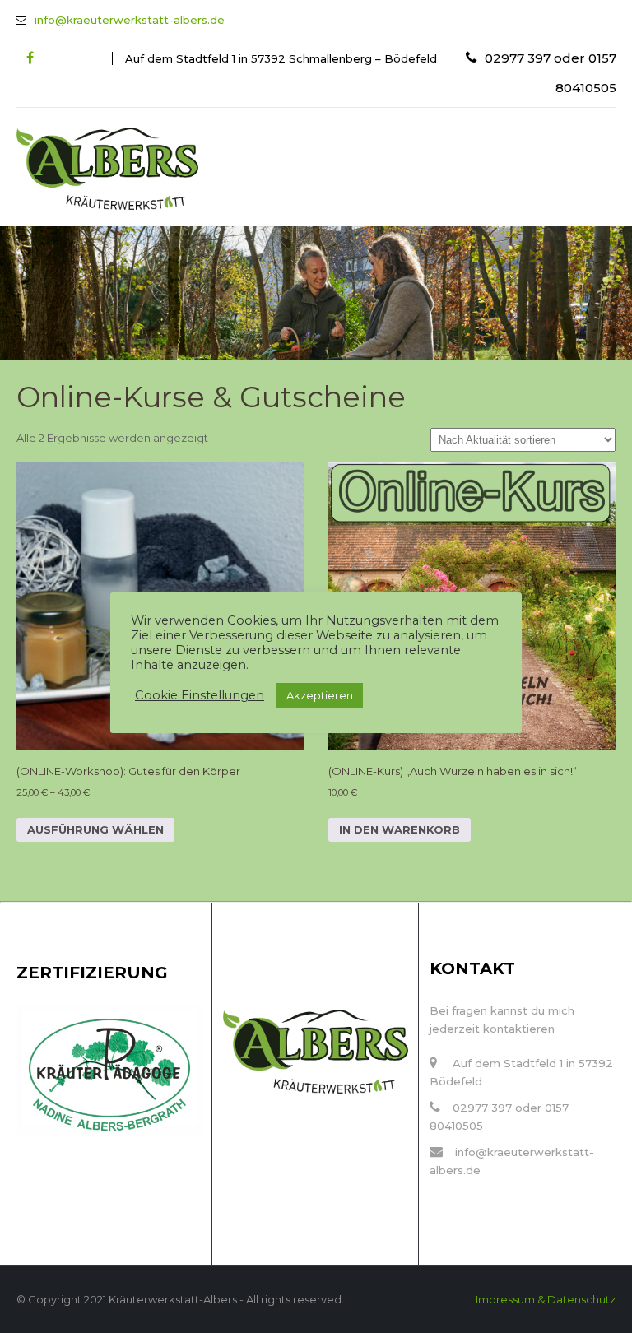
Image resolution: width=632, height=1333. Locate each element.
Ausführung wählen (95, 829)
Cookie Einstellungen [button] (199, 695)
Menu (284, 143)
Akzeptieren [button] (319, 695)
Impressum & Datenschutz (546, 1299)
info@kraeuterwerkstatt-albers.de (130, 19)
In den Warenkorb (399, 829)
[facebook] (30, 58)
